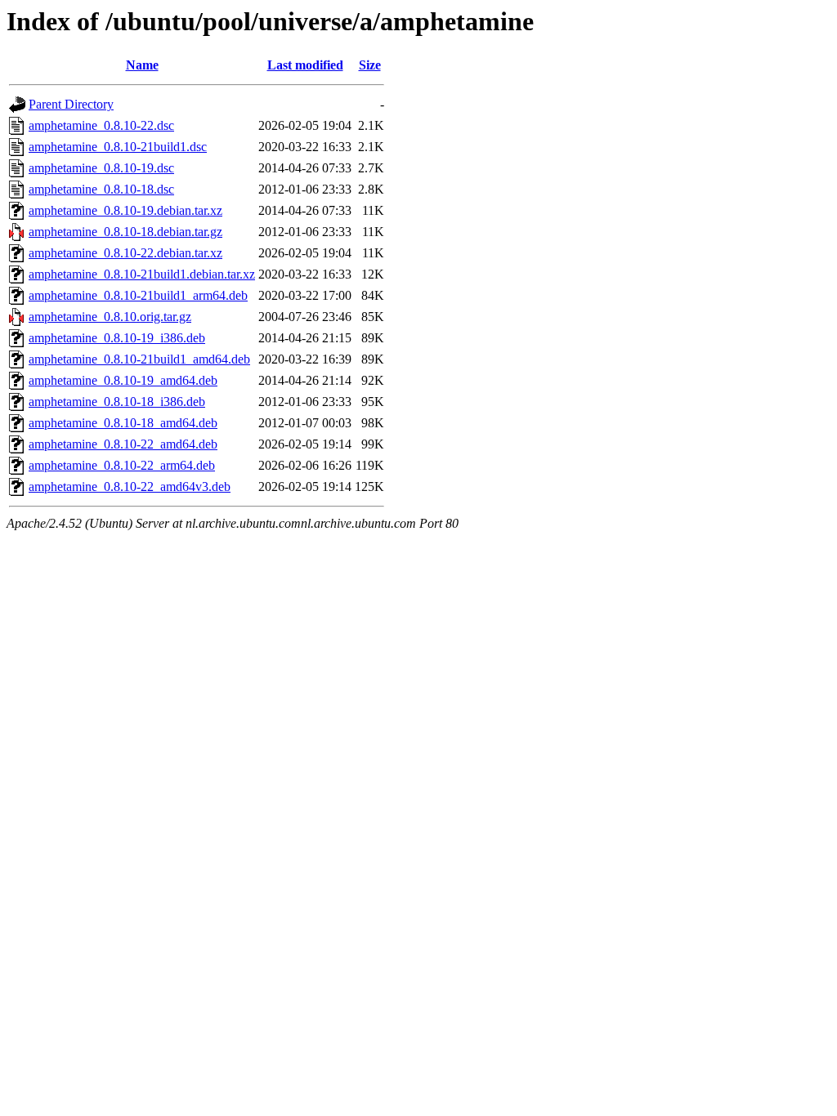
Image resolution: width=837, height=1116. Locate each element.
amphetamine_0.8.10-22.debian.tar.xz (125, 253)
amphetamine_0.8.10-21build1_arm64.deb (138, 295)
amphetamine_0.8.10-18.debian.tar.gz (125, 232)
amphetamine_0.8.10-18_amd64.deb (123, 423)
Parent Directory (71, 104)
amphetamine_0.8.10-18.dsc (101, 189)
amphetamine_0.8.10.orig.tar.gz (110, 317)
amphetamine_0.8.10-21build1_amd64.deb (139, 359)
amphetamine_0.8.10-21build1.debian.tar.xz (142, 274)
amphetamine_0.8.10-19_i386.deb (117, 338)
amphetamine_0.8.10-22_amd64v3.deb (130, 486)
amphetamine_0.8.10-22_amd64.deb (123, 444)
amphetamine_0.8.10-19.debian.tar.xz (125, 210)
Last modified (305, 65)
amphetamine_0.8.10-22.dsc (101, 125)
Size (370, 65)
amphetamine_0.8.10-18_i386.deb (117, 401)
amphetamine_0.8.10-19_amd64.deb (123, 380)
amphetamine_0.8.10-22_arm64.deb (122, 465)
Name (142, 65)
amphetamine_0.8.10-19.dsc (101, 168)
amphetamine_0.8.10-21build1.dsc (118, 147)
